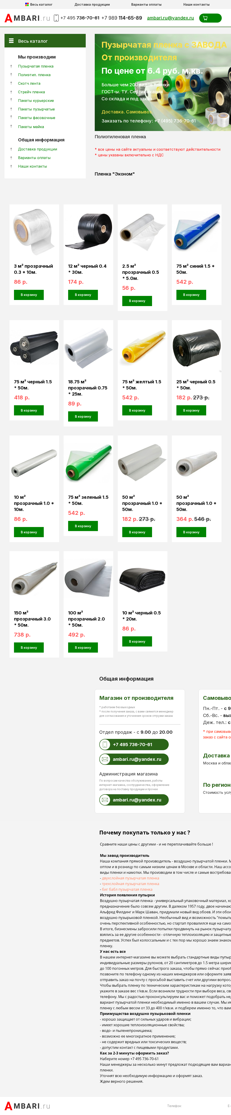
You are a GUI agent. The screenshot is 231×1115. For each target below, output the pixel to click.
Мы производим (37, 57)
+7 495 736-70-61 (144, 1058)
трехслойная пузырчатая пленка (130, 883)
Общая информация (41, 140)
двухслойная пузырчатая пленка (130, 878)
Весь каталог (33, 41)
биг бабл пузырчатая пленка (127, 889)
